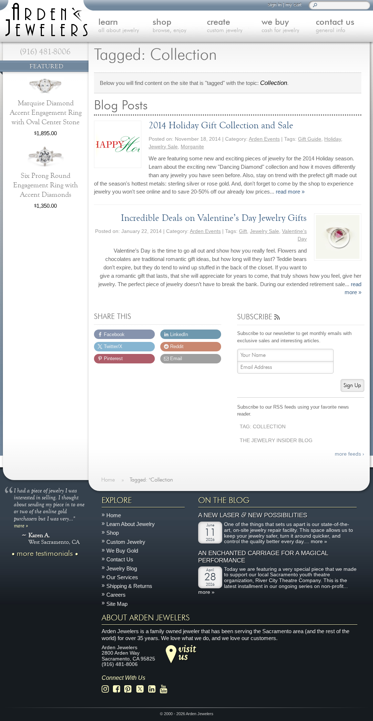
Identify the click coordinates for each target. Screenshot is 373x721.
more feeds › (349, 454)
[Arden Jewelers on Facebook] (118, 689)
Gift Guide (309, 139)
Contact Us (119, 560)
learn (118, 26)
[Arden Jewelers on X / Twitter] (142, 689)
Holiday (332, 139)
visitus (187, 652)
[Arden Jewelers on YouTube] (165, 689)
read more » (290, 191)
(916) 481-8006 (45, 51)
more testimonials (45, 553)
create (224, 26)
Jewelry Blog (121, 568)
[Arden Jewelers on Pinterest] (130, 689)
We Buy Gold (122, 550)
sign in (275, 4)
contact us (335, 26)
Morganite (192, 146)
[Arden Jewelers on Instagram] (107, 689)
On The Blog (224, 500)
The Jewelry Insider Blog (276, 440)
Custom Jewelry (125, 542)
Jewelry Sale (163, 146)
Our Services (122, 577)
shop (169, 26)
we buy (280, 26)
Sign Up (352, 385)
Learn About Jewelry (130, 524)
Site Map (116, 604)
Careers (116, 595)
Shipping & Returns (129, 586)
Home (113, 515)
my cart (294, 4)
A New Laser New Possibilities (252, 515)
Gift (243, 231)
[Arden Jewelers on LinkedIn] (154, 689)
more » (21, 525)
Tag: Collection (263, 426)
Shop (112, 533)
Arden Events (264, 139)
